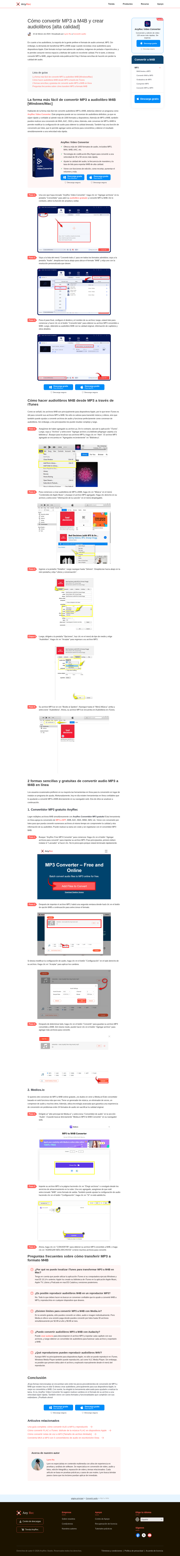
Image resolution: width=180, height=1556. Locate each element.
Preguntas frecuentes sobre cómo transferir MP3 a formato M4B (59, 86)
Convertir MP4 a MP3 (145, 88)
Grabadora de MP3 (144, 80)
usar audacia (47, 1336)
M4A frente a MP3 (143, 71)
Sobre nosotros (68, 1519)
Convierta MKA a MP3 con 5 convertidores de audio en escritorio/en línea (63, 1438)
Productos (128, 4)
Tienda (111, 4)
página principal (77, 1498)
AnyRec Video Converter (39, 114)
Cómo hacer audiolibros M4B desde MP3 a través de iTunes (58, 80)
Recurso (145, 4)
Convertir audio (79, 34)
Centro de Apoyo (102, 1519)
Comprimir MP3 (143, 84)
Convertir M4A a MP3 (145, 75)
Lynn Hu (67, 34)
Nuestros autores (69, 1529)
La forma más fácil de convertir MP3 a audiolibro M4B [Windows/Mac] (62, 77)
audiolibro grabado (79, 198)
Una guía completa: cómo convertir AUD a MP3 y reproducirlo (58, 1427)
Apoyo (160, 4)
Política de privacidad (134, 1551)
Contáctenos (67, 1524)
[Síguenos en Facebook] (138, 1535)
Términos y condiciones (111, 1551)
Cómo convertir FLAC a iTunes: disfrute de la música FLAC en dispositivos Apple (67, 1430)
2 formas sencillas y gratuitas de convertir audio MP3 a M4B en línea (62, 83)
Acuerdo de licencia (154, 1551)
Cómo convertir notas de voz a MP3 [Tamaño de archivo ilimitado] (60, 1434)
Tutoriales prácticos (103, 1529)
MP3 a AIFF (61, 820)
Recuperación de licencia (106, 1524)
